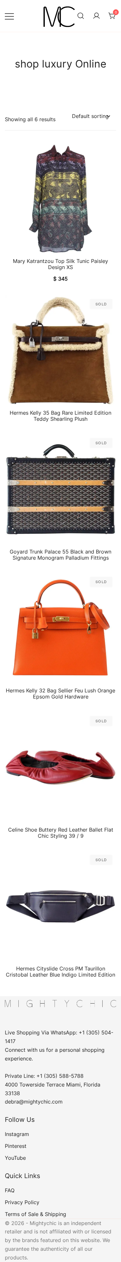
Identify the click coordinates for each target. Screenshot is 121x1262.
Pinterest (15, 1146)
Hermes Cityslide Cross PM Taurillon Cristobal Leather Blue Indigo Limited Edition (60, 971)
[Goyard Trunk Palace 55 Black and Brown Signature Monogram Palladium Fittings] (60, 489)
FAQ (10, 1190)
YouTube (15, 1158)
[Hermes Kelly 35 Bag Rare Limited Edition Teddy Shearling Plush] (60, 350)
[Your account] (96, 16)
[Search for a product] (81, 16)
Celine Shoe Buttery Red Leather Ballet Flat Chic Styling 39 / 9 (60, 832)
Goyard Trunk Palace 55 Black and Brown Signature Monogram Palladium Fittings (60, 554)
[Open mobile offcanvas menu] (9, 16)
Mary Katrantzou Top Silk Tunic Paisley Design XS (60, 264)
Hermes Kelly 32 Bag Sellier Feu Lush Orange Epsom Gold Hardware (60, 693)
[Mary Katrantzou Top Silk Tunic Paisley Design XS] (60, 198)
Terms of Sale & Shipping (35, 1214)
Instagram (17, 1134)
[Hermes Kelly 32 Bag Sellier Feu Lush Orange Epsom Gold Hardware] (60, 628)
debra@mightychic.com (34, 1101)
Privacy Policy (22, 1202)
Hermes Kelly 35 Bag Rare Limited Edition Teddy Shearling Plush (60, 416)
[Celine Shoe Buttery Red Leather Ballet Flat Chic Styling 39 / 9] (60, 767)
